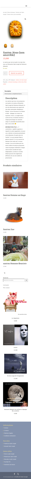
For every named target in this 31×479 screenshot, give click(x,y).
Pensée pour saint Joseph (10, 456)
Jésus (22, 82)
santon (4, 84)
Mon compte (6, 287)
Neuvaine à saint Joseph (10, 459)
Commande (6, 285)
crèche (19, 82)
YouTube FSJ (7, 462)
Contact (6, 428)
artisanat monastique (13, 82)
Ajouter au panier (16, 73)
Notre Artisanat (11, 12)
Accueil (5, 12)
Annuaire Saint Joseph (9, 446)
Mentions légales (8, 433)
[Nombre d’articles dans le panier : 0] (4, 272)
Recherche (5, 277)
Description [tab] (8, 91)
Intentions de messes (9, 464)
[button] (25, 19)
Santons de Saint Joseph (21, 80)
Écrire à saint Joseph (9, 454)
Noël (25, 82)
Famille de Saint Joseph (10, 443)
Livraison (6, 430)
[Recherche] (26, 280)
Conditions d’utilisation (10, 435)
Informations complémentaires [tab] (13, 93)
